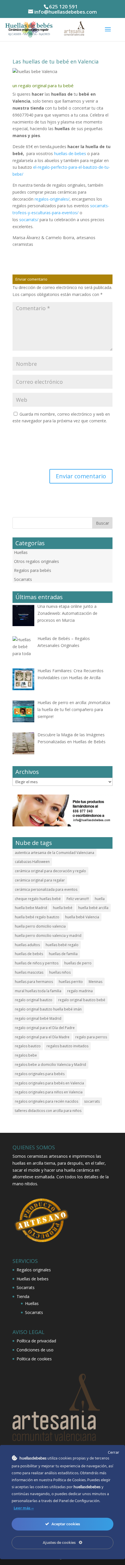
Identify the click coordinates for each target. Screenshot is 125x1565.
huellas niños (60, 972)
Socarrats (23, 579)
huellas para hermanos (34, 981)
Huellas (21, 552)
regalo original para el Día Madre (42, 1037)
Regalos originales (34, 1270)
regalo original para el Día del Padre (45, 1027)
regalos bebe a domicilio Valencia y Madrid (50, 1064)
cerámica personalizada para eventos (46, 889)
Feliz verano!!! (78, 898)
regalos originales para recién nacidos (46, 1101)
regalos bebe (26, 1055)
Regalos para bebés (32, 570)
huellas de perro (78, 963)
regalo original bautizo (33, 999)
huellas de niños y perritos (36, 963)
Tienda (23, 1296)
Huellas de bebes (33, 1279)
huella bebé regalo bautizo (37, 917)
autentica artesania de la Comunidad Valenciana (54, 852)
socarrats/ (28, 219)
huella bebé (62, 907)
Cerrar (113, 1452)
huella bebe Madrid (31, 907)
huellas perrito (71, 981)
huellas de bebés (29, 953)
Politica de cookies (34, 1359)
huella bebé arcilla (93, 907)
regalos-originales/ (52, 199)
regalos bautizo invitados (67, 1046)
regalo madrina (80, 990)
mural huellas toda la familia (38, 990)
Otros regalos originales (36, 561)
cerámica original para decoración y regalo (50, 870)
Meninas (95, 981)
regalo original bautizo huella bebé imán (48, 1009)
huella (100, 898)
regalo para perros (91, 1037)
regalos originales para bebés (40, 1073)
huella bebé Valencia (82, 917)
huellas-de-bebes (70, 153)
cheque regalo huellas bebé (38, 898)
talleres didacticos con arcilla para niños (48, 1110)
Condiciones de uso (35, 1350)
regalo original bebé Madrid (38, 1018)
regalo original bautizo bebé (81, 999)
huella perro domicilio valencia (40, 926)
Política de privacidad (36, 1341)
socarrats (92, 1101)
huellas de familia (63, 953)
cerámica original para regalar (40, 880)
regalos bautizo (28, 1046)
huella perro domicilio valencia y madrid (48, 935)
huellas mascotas (29, 972)
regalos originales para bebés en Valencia (49, 1083)
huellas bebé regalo (62, 944)
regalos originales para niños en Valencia (49, 1092)
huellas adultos (27, 944)
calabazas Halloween (32, 861)
